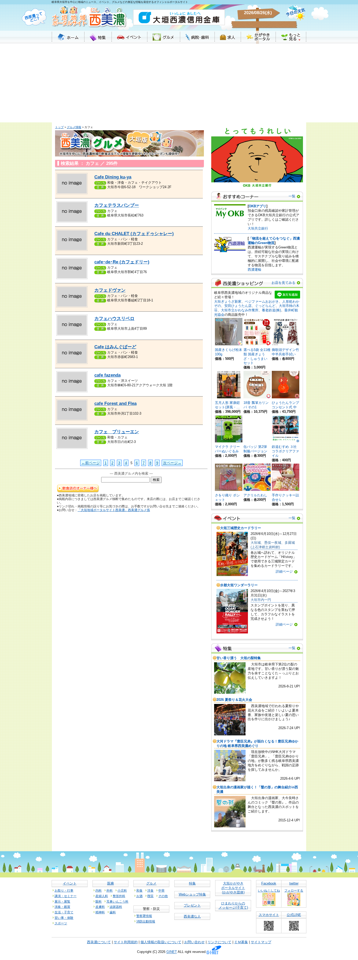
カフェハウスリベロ (114, 318)
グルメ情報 (74, 127)
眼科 (98, 901)
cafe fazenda (107, 375)
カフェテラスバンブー (116, 205)
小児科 (122, 890)
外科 (109, 890)
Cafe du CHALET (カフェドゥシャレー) (134, 233)
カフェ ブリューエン (116, 431)
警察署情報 (144, 916)
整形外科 (119, 896)
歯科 (113, 912)
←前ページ (91, 463)
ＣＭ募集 (241, 942)
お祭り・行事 (64, 890)
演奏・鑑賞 (62, 906)
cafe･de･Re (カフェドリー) (121, 261)
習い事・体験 (64, 917)
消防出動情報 (145, 921)
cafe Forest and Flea (115, 403)
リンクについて (219, 942)
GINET (171, 952)
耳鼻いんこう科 (117, 901)
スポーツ (61, 923)
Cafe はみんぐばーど (115, 346)
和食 (139, 890)
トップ (59, 127)
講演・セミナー (66, 896)
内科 (98, 890)
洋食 (150, 890)
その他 (163, 896)
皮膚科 (100, 906)
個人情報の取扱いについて (160, 942)
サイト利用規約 (126, 942)
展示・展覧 (62, 901)
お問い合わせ (194, 942)
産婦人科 (101, 896)
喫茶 (150, 896)
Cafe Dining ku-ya (112, 177)
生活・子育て (64, 912)
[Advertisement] (179, 83)
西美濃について (99, 942)
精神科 (100, 912)
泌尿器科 (116, 906)
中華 (161, 890)
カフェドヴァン (110, 290)
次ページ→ (172, 463)
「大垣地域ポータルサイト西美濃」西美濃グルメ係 (114, 510)
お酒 (139, 896)
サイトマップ (261, 942)
